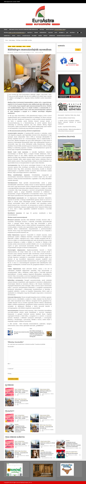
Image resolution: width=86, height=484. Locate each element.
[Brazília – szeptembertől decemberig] (9, 402)
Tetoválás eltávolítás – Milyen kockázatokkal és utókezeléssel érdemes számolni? (46, 454)
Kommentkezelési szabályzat (64, 35)
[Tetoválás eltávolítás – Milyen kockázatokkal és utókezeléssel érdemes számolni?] (35, 454)
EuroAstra (45, 389)
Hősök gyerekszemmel (72, 453)
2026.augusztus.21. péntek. (48, 393)
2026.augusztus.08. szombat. (23, 403)
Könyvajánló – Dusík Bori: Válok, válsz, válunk (21, 391)
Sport (13, 35)
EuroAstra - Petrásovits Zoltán (15, 52)
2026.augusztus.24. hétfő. (23, 393)
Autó (56, 32)
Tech (18, 35)
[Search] (81, 32)
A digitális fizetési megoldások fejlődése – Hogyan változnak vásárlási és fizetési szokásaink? (21, 428)
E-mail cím (11, 368)
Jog (67, 32)
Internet (61, 32)
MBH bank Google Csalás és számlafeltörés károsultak (23, 29)
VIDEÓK (40, 35)
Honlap (9, 373)
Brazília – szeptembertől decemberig (46, 427)
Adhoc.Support (55, 29)
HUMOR (36, 32)
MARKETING (6, 35)
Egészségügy (43, 32)
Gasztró (50, 32)
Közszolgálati (71, 451)
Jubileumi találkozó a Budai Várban (45, 391)
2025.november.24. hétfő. (29, 52)
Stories (24, 46)
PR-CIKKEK (34, 35)
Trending (28, 46)
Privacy (45, 35)
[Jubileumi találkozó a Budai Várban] (34, 392)
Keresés (61, 46)
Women (22, 389)
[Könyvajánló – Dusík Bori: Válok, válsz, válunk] (9, 392)
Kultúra (72, 32)
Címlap (5, 29)
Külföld (14, 32)
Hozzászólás (11, 346)
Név (9, 363)
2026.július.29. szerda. (72, 455)
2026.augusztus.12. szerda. (73, 448)
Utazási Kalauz (26, 35)
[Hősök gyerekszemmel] (60, 454)
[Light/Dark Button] (78, 32)
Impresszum (52, 35)
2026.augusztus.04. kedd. (47, 457)
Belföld (30, 32)
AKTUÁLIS (42, 29)
